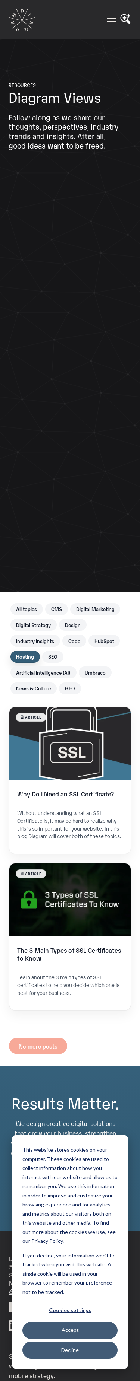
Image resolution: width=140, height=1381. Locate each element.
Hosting (25, 656)
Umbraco (95, 672)
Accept (70, 1330)
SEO (52, 656)
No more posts (38, 1046)
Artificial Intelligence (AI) (43, 672)
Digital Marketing (95, 608)
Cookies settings (70, 1310)
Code (74, 640)
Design (73, 624)
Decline (70, 1350)
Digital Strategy (33, 624)
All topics (26, 608)
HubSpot (104, 640)
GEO (70, 688)
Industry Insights (35, 640)
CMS (56, 608)
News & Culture (33, 688)
